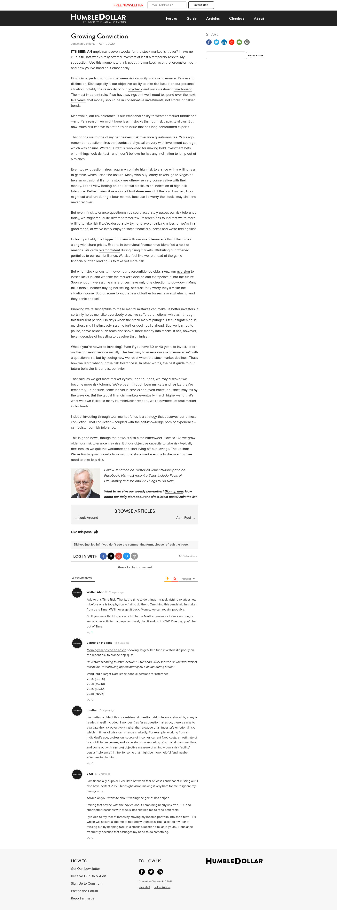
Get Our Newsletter (85, 869)
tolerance (108, 116)
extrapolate (160, 277)
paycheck (135, 89)
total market (187, 401)
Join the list (188, 497)
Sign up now (174, 491)
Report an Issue (82, 898)
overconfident (109, 250)
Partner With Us (162, 887)
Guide (191, 18)
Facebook (111, 476)
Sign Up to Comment (86, 884)
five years (78, 100)
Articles (213, 18)
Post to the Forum (84, 891)
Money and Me (122, 481)
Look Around (88, 518)
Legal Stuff (144, 887)
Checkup (237, 18)
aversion (183, 271)
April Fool (183, 518)
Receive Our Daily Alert (88, 876)
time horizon (183, 89)
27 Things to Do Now (158, 481)
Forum (171, 18)
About (259, 18)
